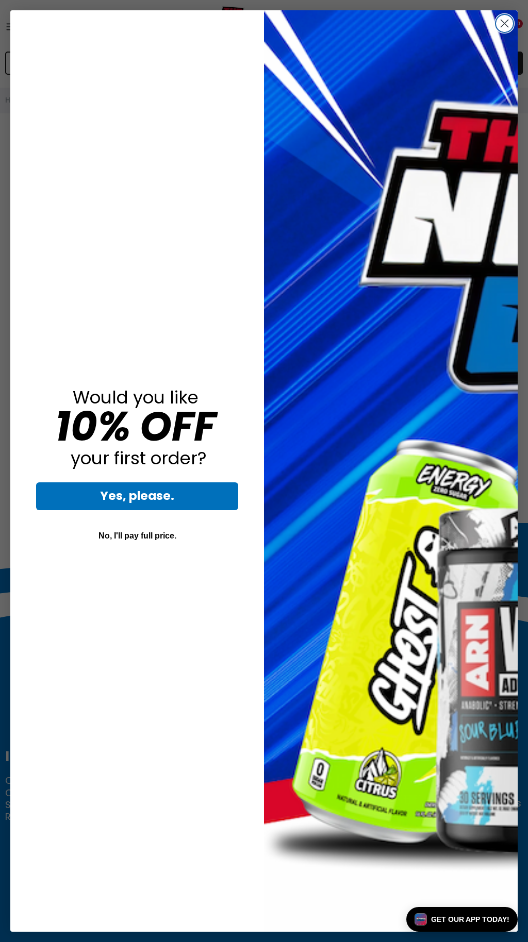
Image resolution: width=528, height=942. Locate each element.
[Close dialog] (505, 23)
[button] (462, 919)
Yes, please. (137, 495)
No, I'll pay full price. (137, 535)
